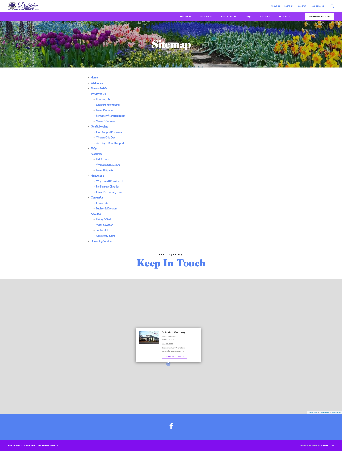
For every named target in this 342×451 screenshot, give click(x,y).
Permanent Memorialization (110, 115)
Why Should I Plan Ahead (109, 181)
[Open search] (332, 6)
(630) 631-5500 (317, 6)
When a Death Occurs (108, 164)
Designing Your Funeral (108, 104)
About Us (275, 6)
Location (288, 6)
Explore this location (174, 356)
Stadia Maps (313, 412)
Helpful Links (102, 159)
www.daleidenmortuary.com (173, 351)
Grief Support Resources (109, 132)
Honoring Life (103, 99)
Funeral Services (104, 110)
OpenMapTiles (324, 412)
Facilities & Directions (106, 208)
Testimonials (102, 230)
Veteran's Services (105, 121)
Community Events (105, 235)
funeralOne (327, 445)
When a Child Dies (105, 137)
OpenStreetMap (336, 412)
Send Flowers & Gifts (319, 16)
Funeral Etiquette (104, 170)
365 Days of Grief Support (110, 143)
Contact (302, 6)
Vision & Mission (104, 224)
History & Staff (103, 219)
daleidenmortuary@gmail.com (173, 348)
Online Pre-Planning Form (109, 192)
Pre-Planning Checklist (107, 186)
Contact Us (102, 203)
